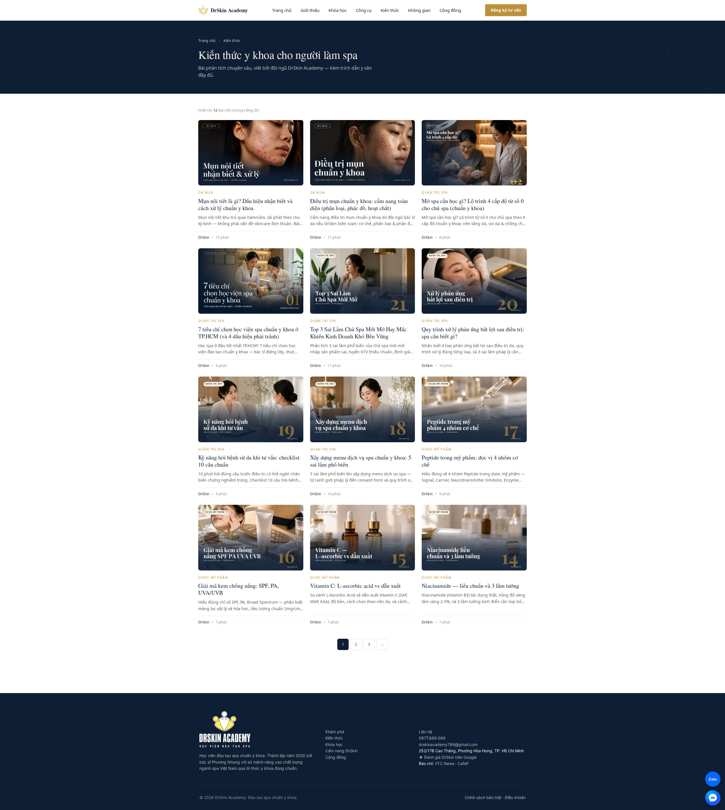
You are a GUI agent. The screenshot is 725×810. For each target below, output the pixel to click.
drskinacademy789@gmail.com (448, 744)
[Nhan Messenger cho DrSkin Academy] (712, 797)
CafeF (463, 763)
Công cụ (364, 10)
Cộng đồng (450, 10)
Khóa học (338, 10)
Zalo (711, 779)
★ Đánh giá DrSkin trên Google (448, 757)
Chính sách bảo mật (483, 797)
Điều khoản (515, 797)
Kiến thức (390, 10)
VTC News (444, 763)
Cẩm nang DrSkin (341, 750)
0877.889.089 (432, 738)
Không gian (419, 10)
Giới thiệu (309, 10)
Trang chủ (281, 10)
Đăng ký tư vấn (506, 10)
